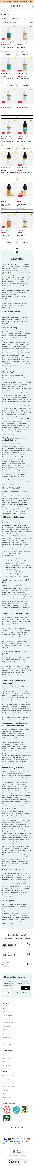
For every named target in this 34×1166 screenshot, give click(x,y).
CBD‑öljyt (5, 1008)
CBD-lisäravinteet (8, 1022)
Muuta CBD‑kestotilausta (10, 1086)
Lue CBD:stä (6, 1079)
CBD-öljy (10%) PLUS (7, 78)
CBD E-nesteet (7, 1030)
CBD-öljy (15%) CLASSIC (8, 173)
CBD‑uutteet (6, 1019)
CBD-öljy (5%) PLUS (7, 47)
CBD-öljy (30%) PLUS (23, 110)
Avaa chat (5, 965)
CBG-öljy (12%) (21, 235)
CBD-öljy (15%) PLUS (23, 78)
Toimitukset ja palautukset (10, 1075)
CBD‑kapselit (6, 1011)
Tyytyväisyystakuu (8, 1097)
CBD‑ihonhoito (7, 1026)
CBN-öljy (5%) (21, 47)
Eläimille (5, 1033)
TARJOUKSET (7, 1037)
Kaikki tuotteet (7, 1040)
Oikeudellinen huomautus (8, 1143)
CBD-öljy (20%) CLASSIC (24, 173)
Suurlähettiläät (7, 1065)
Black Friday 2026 (8, 1044)
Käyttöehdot (16, 1143)
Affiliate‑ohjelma (7, 1062)
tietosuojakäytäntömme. (22, 992)
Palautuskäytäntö (7, 1094)
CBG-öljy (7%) (5, 235)
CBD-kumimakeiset (8, 1015)
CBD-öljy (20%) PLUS (7, 110)
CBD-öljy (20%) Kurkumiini (21, 204)
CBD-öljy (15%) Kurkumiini (5, 204)
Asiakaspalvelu (7, 1083)
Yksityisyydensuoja (23, 1143)
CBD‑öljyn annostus (8, 1090)
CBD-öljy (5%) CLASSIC (24, 141)
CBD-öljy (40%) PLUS (7, 141)
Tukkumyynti (6, 1058)
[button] (2, 6)
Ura (4, 1054)
